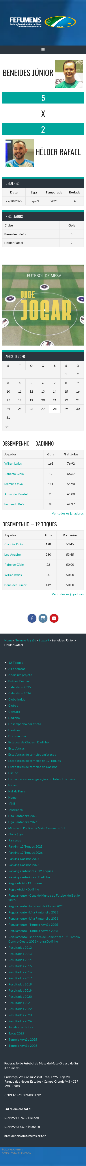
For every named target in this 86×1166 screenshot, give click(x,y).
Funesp (13, 785)
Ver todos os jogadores (68, 513)
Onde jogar (16, 834)
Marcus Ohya (13, 484)
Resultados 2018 (20, 984)
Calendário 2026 (19, 693)
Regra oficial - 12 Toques (25, 883)
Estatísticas (16, 748)
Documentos (17, 736)
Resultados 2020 (20, 996)
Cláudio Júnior (14, 544)
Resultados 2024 (20, 1021)
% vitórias (71, 454)
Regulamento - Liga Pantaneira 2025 (33, 912)
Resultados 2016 (20, 972)
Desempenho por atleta (24, 724)
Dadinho (14, 718)
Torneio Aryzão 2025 (22, 1039)
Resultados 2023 (20, 1015)
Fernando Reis (14, 504)
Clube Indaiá (17, 699)
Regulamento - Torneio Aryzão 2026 (33, 930)
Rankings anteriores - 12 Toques (30, 871)
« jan (7, 426)
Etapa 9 (44, 640)
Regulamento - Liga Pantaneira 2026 (33, 918)
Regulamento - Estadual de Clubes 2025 (36, 906)
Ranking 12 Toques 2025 (25, 846)
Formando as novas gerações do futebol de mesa (41, 779)
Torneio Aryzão (25, 640)
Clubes (13, 705)
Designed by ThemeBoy (16, 1153)
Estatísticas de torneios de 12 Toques (34, 760)
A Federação (17, 669)
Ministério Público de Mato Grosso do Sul (36, 828)
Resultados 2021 (20, 1002)
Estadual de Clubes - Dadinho (28, 742)
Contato (14, 711)
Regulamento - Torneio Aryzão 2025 (33, 924)
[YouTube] (54, 618)
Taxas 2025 (16, 1033)
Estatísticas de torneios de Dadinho (33, 767)
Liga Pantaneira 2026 (22, 822)
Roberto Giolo (14, 474)
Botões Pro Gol (19, 681)
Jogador (10, 454)
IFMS (11, 803)
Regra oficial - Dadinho (23, 889)
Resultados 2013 (20, 953)
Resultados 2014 (20, 960)
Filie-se (13, 773)
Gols (50, 454)
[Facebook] (32, 618)
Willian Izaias (13, 463)
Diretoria (14, 730)
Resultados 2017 (20, 978)
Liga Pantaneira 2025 (22, 816)
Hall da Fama (16, 791)
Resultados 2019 (20, 990)
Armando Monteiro (17, 494)
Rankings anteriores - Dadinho (29, 877)
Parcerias (14, 840)
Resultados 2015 (20, 966)
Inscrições (15, 809)
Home (8, 640)
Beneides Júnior (15, 585)
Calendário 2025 (19, 687)
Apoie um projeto (20, 675)
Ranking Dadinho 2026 (23, 865)
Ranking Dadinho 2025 (23, 858)
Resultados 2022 (20, 1009)
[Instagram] (43, 618)
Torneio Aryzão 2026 (22, 1045)
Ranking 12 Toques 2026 (25, 852)
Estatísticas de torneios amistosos (32, 754)
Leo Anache (12, 554)
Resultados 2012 (20, 947)
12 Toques (15, 662)
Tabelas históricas (20, 1027)
